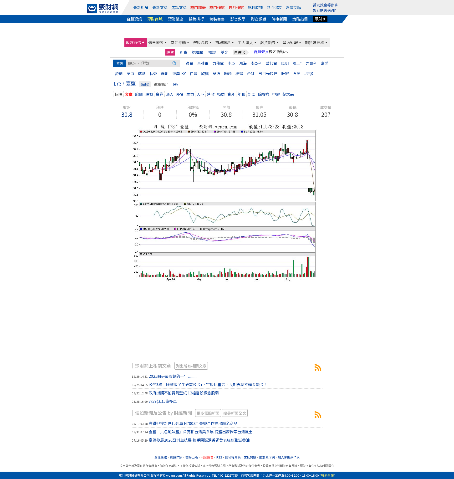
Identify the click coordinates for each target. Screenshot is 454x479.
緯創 (119, 73)
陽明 (285, 63)
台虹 (251, 73)
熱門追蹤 (274, 7)
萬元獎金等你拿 (325, 4)
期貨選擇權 (314, 42)
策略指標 (300, 19)
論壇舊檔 (160, 457)
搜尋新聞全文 (234, 413)
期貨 (183, 52)
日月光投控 (267, 73)
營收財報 (290, 42)
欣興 (205, 73)
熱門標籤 (198, 7)
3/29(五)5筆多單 (163, 401)
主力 (190, 94)
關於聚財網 (267, 457)
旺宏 (285, 73)
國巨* (297, 63)
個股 (118, 94)
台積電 (203, 63)
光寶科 (311, 63)
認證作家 (176, 457)
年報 (241, 94)
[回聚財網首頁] (102, 8)
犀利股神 (255, 7)
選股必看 (200, 42)
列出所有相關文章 (191, 366)
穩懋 (239, 73)
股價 (149, 94)
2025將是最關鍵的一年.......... (173, 376)
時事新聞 (279, 19)
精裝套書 (217, 19)
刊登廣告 (207, 457)
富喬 (324, 63)
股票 (170, 52)
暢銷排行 (196, 19)
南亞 (231, 63)
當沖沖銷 (178, 42)
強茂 (296, 73)
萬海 (130, 73)
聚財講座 (175, 19)
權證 (212, 52)
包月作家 (236, 7)
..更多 (309, 73)
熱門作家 (217, 7)
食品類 (144, 84)
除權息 (264, 94)
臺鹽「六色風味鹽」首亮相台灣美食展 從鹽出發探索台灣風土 (201, 431)
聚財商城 (155, 19)
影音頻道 (258, 19)
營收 (210, 94)
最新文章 (160, 7)
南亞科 (256, 63)
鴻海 (243, 63)
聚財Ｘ (320, 19)
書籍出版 (191, 457)
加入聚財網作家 (289, 457)
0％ (175, 84)
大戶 (200, 94)
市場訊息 (223, 42)
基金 (224, 52)
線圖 (139, 94)
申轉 (276, 94)
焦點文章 (179, 7)
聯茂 (228, 73)
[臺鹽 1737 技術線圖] (227, 202)
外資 (180, 94)
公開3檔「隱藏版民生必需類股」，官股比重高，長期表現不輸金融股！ (208, 384)
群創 (164, 73)
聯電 (189, 63)
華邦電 (271, 63)
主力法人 (245, 42)
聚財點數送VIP (325, 10)
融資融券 (267, 42)
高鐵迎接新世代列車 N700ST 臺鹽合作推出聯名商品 (193, 423)
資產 (231, 94)
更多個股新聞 (208, 413)
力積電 (218, 63)
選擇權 (198, 52)
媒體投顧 (293, 7)
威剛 (142, 73)
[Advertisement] (227, 324)
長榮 (153, 73)
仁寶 (193, 73)
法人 (169, 94)
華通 (216, 73)
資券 (159, 94)
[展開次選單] (143, 42)
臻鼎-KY (179, 73)
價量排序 (155, 42)
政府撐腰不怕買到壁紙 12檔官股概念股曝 (184, 393)
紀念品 (288, 94)
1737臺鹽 (317, 367)
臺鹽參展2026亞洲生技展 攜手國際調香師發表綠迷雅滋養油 (199, 440)
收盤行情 (133, 42)
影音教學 (237, 19)
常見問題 (250, 457)
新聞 (251, 94)
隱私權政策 (233, 457)
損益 (221, 94)
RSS (219, 457)
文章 (129, 94)
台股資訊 (134, 19)
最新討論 (140, 7)
